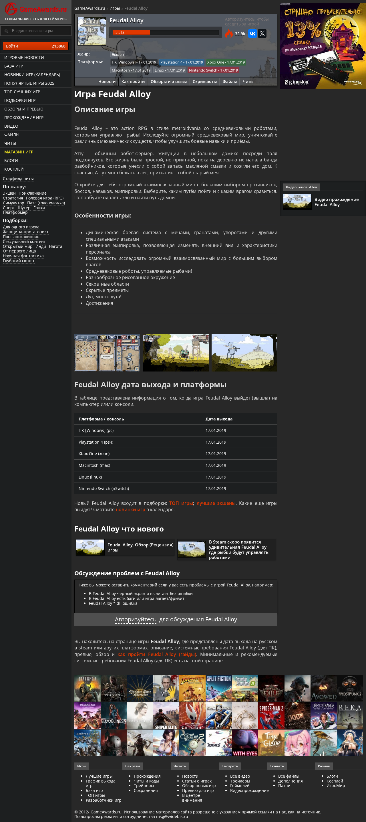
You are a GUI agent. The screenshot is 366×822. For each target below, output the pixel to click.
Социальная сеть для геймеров (36, 19)
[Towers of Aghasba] (324, 743)
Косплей (14, 169)
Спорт (9, 207)
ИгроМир (336, 785)
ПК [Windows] (124, 62)
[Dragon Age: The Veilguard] (87, 716)
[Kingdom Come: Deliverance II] (140, 688)
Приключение (33, 193)
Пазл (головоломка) (46, 203)
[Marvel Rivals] (219, 743)
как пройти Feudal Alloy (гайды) (157, 654)
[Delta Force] (298, 688)
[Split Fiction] (219, 688)
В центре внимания (192, 798)
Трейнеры (144, 785)
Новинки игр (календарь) (32, 74)
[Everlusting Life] (350, 743)
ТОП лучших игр (22, 91)
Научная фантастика (23, 255)
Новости (107, 81)
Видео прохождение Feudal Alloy (337, 201)
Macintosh (121, 70)
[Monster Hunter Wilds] (87, 743)
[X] (262, 33)
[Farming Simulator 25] (245, 688)
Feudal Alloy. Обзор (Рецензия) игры (141, 547)
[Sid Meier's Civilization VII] (245, 716)
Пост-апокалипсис (21, 236)
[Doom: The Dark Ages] (298, 716)
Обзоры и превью (23, 109)
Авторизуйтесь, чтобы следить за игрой (247, 21)
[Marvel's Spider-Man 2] (271, 716)
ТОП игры (181, 503)
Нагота (55, 246)
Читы (10, 143)
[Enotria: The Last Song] (140, 743)
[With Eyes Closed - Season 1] (245, 743)
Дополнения (290, 781)
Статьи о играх (197, 781)
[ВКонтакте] (252, 33)
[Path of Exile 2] (271, 688)
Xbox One (215, 62)
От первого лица (19, 251)
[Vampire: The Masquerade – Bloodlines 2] (114, 716)
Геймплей (240, 785)
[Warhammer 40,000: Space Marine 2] (219, 716)
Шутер (24, 207)
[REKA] (350, 716)
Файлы (11, 134)
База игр (13, 66)
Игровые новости (24, 57)
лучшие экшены (216, 503)
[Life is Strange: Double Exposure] (324, 716)
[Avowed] (324, 688)
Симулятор (13, 203)
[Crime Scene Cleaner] (166, 688)
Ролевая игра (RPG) (44, 198)
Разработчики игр (104, 800)
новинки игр (130, 509)
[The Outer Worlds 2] (192, 743)
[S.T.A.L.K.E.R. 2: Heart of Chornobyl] (87, 688)
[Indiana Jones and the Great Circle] (192, 688)
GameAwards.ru (89, 8)
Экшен (9, 193)
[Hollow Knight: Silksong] (192, 716)
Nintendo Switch (203, 70)
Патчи (284, 785)
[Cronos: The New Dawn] (114, 743)
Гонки (39, 207)
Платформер (15, 212)
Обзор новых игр (199, 785)
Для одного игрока (21, 227)
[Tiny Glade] (271, 743)
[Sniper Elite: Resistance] (166, 716)
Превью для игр (198, 790)
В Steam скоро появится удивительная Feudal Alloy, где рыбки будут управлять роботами (238, 549)
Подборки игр (19, 100)
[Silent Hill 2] (140, 716)
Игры (115, 8)
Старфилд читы (18, 178)
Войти (35, 46)
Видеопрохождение (249, 790)
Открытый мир (18, 246)
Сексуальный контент (24, 241)
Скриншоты (205, 81)
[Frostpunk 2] (350, 688)
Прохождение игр (23, 117)
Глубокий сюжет (19, 260)
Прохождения (147, 776)
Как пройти (133, 81)
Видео (11, 126)
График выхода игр (101, 783)
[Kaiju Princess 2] (298, 743)
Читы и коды (146, 781)
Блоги (11, 160)
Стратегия (13, 198)
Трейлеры (240, 781)
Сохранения (146, 790)
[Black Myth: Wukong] (114, 688)
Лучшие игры (99, 776)
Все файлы (288, 776)
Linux (159, 70)
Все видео (240, 776)
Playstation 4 (171, 62)
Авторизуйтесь (135, 619)
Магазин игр (18, 152)
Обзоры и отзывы (169, 81)
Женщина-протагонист (26, 231)
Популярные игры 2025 (29, 83)
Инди (40, 246)
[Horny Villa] (166, 743)
